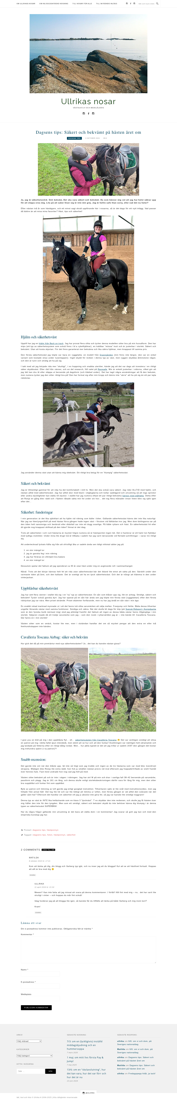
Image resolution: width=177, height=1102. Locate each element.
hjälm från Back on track (51, 343)
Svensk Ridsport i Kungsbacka (141, 609)
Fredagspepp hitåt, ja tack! (142, 1073)
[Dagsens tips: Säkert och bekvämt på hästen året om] (88, 169)
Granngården (106, 355)
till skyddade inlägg (106, 3)
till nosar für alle (82, 3)
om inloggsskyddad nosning (53, 3)
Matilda (34, 858)
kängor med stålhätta (133, 496)
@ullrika (90, 1093)
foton (49, 835)
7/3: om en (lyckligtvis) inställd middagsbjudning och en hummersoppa (84, 1045)
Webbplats (26, 994)
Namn (24, 970)
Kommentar (27, 934)
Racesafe (102, 369)
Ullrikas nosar (88, 101)
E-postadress (28, 982)
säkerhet (71, 835)
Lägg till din (48, 850)
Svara (32, 875)
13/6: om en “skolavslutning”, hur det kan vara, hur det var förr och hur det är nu (86, 1073)
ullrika (39, 884)
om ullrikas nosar (26, 3)
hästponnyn (52, 830)
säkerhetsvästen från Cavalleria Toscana (96, 740)
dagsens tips (74, 138)
